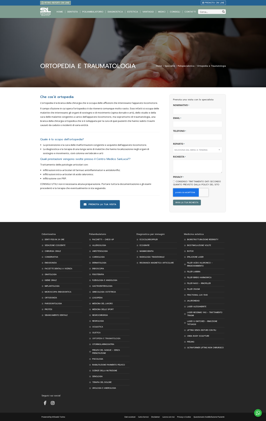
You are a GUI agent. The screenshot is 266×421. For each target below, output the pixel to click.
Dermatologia (99, 262)
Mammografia (147, 251)
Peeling (190, 341)
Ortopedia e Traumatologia (106, 338)
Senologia (97, 376)
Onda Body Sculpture (198, 336)
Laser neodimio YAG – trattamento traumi (204, 314)
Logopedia (97, 297)
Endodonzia (51, 262)
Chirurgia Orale (53, 251)
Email (177, 118)
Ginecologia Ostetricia (104, 292)
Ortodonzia (51, 297)
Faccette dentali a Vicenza (58, 268)
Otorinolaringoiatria (103, 344)
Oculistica (97, 327)
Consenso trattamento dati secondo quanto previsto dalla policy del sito (197, 183)
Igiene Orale (51, 280)
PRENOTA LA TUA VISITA (102, 204)
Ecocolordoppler (149, 239)
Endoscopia (98, 268)
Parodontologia (53, 303)
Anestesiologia (100, 251)
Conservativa (51, 257)
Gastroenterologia (102, 286)
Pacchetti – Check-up (103, 239)
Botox (190, 251)
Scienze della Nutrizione (104, 370)
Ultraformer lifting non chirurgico (205, 347)
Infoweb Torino (58, 417)
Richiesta (179, 156)
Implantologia (52, 286)
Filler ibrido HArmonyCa (199, 277)
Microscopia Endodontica (58, 292)
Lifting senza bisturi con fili (201, 330)
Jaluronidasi (193, 300)
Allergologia (99, 245)
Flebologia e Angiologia (104, 280)
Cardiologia (98, 257)
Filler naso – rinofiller (199, 283)
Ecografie (144, 245)
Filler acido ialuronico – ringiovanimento (200, 264)
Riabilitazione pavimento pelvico (108, 364)
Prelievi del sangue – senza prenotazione (106, 351)
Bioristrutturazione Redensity (202, 239)
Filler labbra (193, 271)
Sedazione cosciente (55, 245)
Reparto (179, 143)
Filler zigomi (193, 289)
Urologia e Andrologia (104, 388)
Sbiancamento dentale (56, 315)
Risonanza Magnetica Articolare (157, 262)
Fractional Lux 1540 (197, 295)
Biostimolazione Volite (199, 245)
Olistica (96, 332)
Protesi (48, 309)
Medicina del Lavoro (102, 303)
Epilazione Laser (195, 257)
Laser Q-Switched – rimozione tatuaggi (202, 323)
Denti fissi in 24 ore (54, 239)
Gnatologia (51, 274)
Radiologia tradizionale (152, 257)
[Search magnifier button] (223, 12)
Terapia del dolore (102, 382)
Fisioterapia (98, 274)
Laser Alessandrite (196, 306)
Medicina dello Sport (103, 309)
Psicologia (97, 359)
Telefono (179, 130)
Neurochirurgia (100, 315)
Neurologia (98, 321)
